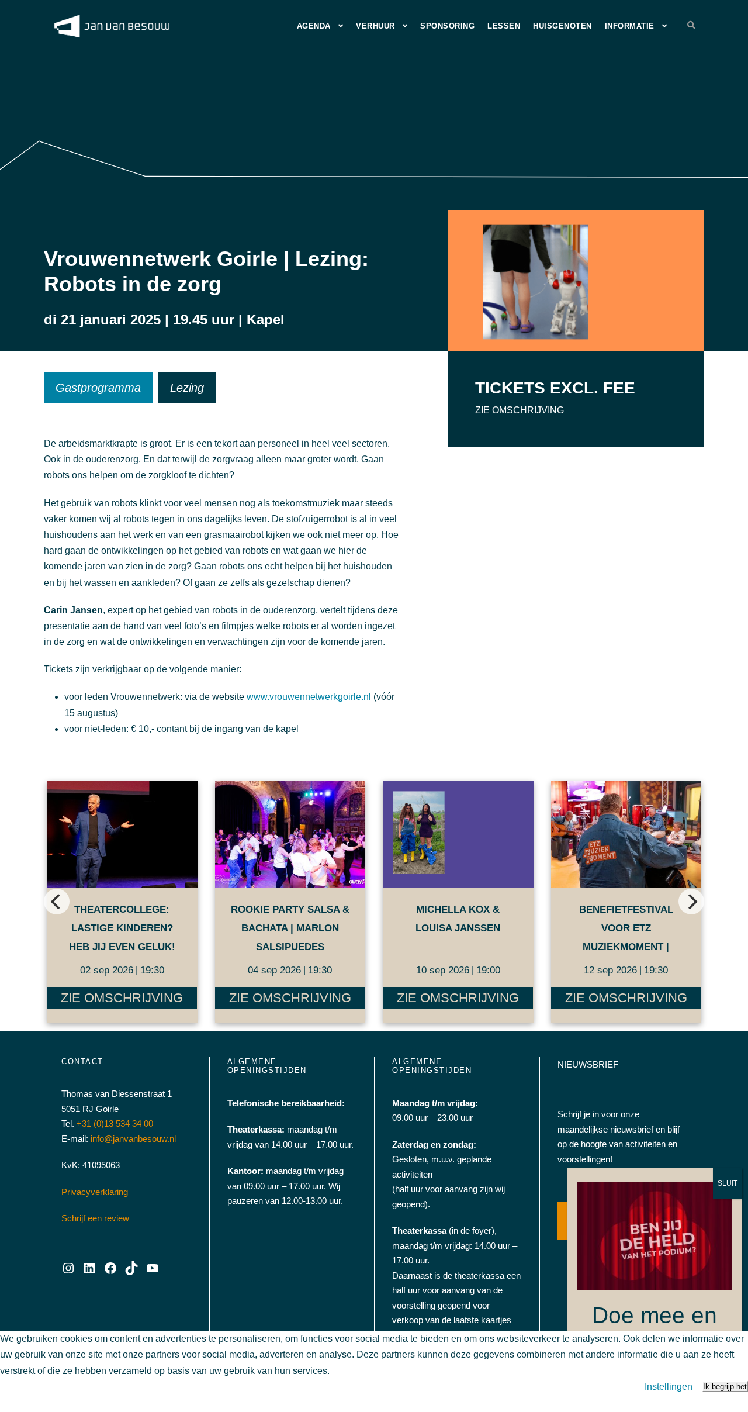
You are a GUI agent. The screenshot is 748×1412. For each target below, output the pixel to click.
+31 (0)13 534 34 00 (115, 1123)
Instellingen (668, 1387)
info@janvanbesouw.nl (133, 1139)
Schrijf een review (95, 1218)
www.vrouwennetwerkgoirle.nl (309, 697)
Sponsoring (447, 26)
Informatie (629, 26)
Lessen (503, 26)
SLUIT (727, 1183)
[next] (691, 901)
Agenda (314, 26)
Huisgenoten (562, 26)
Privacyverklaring (94, 1192)
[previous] (57, 901)
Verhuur (375, 26)
